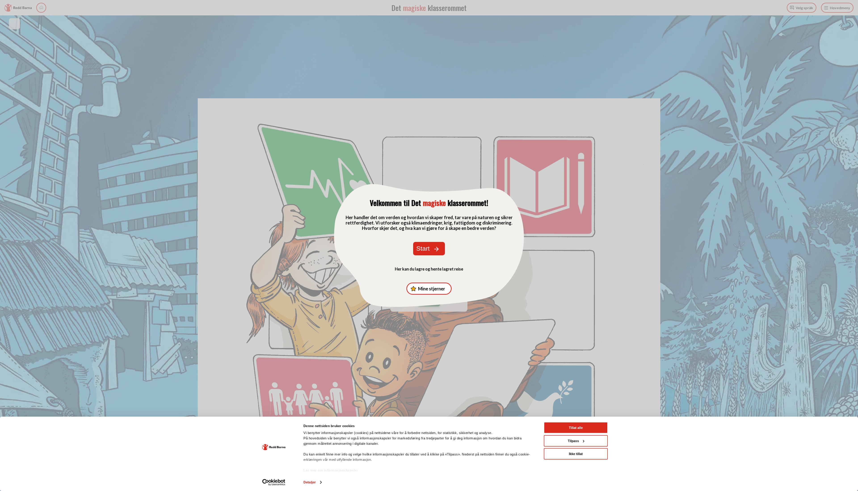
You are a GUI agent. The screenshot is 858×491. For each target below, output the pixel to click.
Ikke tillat (576, 454)
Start (423, 248)
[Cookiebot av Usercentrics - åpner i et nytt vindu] (273, 482)
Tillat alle (576, 428)
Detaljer (309, 482)
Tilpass (573, 441)
